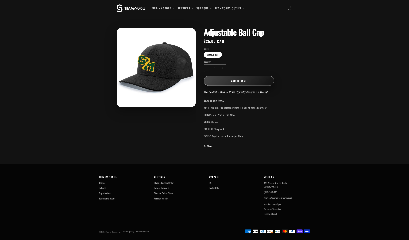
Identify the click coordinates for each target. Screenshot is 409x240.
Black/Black (213, 54)
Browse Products (161, 188)
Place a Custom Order (164, 182)
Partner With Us (161, 198)
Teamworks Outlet (107, 198)
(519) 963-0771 (271, 192)
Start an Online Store (163, 193)
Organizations (105, 193)
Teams (102, 182)
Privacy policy (128, 231)
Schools (102, 188)
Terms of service (142, 231)
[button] (163, 8)
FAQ (210, 182)
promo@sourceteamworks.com (278, 197)
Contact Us (214, 188)
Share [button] (209, 146)
